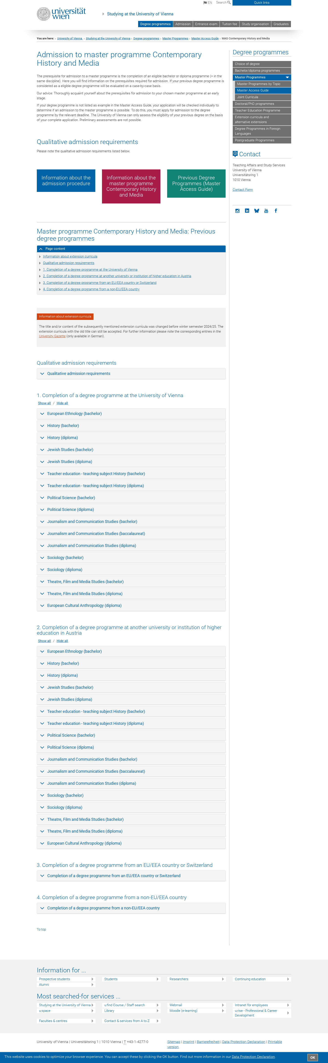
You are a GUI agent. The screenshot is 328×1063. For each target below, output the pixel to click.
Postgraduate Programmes (254, 140)
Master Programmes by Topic (258, 84)
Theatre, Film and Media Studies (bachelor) (85, 581)
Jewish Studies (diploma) (69, 461)
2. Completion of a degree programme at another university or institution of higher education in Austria (117, 276)
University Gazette (52, 336)
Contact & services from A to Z (126, 1021)
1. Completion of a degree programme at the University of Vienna (90, 270)
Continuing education (250, 979)
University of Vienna (70, 38)
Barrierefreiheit (208, 1042)
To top (41, 929)
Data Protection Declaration (243, 1042)
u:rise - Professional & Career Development (256, 1013)
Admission (183, 24)
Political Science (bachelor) (71, 497)
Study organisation (255, 24)
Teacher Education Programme (257, 110)
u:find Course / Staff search (124, 1005)
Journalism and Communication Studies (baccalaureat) (96, 533)
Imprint (188, 1042)
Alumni (44, 985)
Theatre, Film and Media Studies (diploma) (84, 593)
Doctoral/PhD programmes (254, 104)
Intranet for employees (251, 1005)
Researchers (179, 979)
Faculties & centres (53, 1021)
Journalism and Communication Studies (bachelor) (92, 521)
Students (111, 979)
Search (221, 2)
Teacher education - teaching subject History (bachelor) (96, 473)
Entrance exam (206, 24)
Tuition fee (229, 24)
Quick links (262, 3)
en (209, 3)
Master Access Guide (205, 38)
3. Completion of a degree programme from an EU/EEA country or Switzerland (99, 283)
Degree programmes (155, 24)
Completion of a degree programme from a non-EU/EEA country (103, 908)
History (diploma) (62, 437)
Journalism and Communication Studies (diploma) (91, 545)
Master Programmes (175, 38)
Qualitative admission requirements (68, 263)
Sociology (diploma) (64, 569)
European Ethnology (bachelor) (74, 413)
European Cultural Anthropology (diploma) (84, 605)
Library (109, 1011)
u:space (44, 1011)
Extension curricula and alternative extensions (252, 119)
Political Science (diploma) (70, 509)
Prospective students (54, 979)
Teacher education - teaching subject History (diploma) (95, 485)
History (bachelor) (63, 425)
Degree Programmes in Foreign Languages (257, 131)
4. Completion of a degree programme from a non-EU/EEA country (91, 289)
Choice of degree (247, 64)
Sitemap (173, 1042)
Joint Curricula (247, 97)
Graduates (281, 24)
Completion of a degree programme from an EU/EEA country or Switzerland (114, 875)
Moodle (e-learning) (183, 1011)
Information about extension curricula (70, 256)
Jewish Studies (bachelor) (70, 449)
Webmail (176, 1005)
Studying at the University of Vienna (140, 14)
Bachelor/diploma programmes (257, 71)
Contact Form (243, 190)
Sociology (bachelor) (65, 557)
